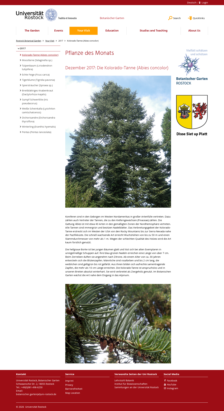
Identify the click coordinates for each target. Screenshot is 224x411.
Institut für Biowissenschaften (130, 383)
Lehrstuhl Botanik (124, 380)
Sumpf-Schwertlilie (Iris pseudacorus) (35, 101)
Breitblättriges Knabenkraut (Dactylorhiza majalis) (37, 92)
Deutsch (192, 2)
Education (112, 30)
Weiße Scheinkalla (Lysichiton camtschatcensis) (38, 110)
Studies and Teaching (153, 30)
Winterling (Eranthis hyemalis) (39, 126)
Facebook (172, 380)
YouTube (171, 384)
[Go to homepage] (46, 15)
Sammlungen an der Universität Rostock (136, 387)
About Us (194, 30)
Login (204, 2)
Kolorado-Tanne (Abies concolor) (40, 54)
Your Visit (83, 30)
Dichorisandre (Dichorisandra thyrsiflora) (38, 119)
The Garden (32, 30)
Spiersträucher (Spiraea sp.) (37, 85)
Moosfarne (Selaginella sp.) (37, 60)
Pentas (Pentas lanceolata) (36, 132)
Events (58, 30)
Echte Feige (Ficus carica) (36, 74)
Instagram (172, 388)
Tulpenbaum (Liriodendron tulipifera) (37, 67)
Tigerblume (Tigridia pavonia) (38, 79)
